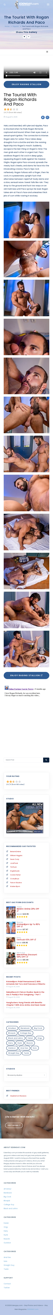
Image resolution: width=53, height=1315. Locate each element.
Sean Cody (14, 859)
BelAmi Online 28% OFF (28, 909)
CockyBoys (14, 878)
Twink (26, 1053)
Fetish (30, 1038)
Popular (16, 26)
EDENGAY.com (32, 1309)
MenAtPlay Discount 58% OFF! (27, 955)
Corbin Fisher (15, 875)
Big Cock (38, 1028)
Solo (35, 1048)
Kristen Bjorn (15, 886)
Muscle (29, 1043)
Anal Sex (24, 1048)
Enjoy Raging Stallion (25, 675)
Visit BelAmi (13, 1125)
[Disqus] (26, 715)
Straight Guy (13, 1053)
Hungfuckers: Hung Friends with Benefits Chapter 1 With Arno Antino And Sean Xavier (25, 1003)
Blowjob (12, 1033)
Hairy (10, 1043)
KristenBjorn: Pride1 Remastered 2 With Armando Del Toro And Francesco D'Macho (25, 982)
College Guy (25, 1033)
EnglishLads (14, 871)
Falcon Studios (16, 882)
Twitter (7, 1287)
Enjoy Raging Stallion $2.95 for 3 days (26, 85)
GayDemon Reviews (18, 1096)
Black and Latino (15, 1038)
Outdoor (12, 1048)
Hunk (20, 1043)
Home (7, 26)
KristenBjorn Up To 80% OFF (28, 925)
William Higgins (16, 855)
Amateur (12, 1028)
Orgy (40, 1038)
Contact (7, 1283)
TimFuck (13, 867)
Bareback (25, 1028)
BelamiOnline (15, 851)
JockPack (14, 863)
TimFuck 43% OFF (25, 939)
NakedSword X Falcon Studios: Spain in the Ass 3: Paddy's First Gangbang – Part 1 (25, 993)
